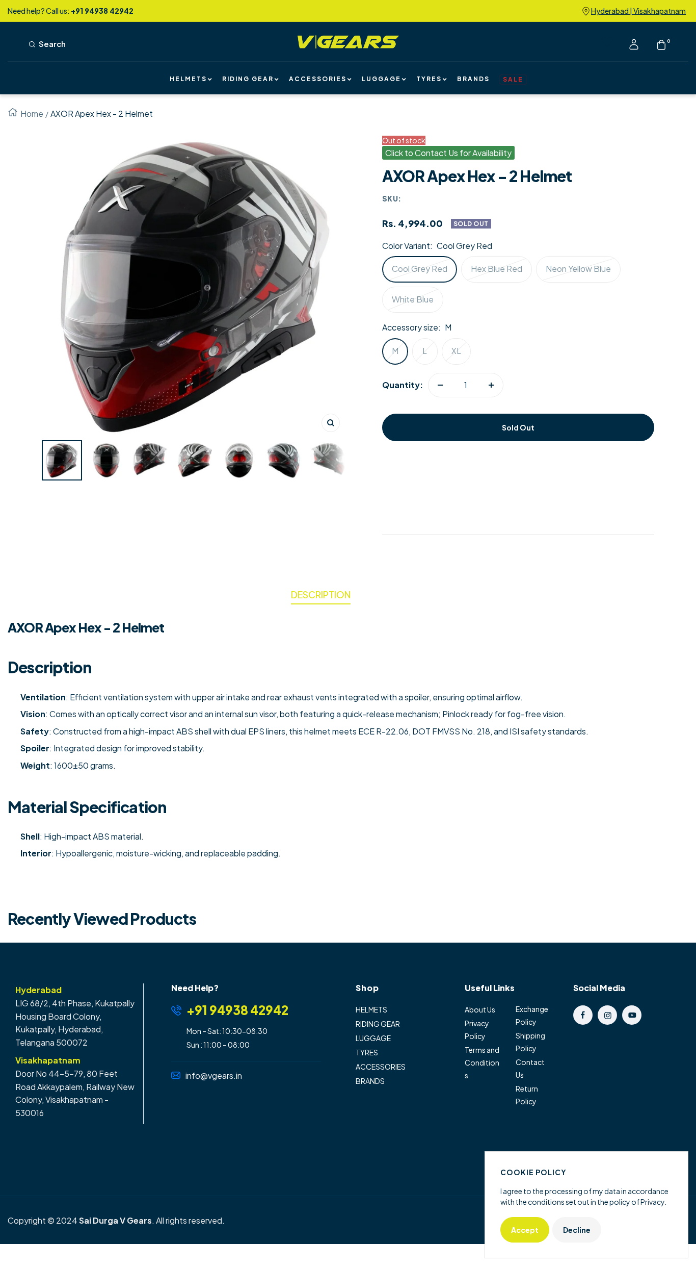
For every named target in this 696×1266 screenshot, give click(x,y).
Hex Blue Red (496, 268)
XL (456, 350)
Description (321, 594)
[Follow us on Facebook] (583, 1015)
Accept (525, 1229)
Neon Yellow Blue (578, 268)
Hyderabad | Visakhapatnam (638, 10)
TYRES (429, 79)
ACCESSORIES (317, 79)
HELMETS (188, 79)
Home (31, 113)
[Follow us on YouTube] (631, 1015)
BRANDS (473, 79)
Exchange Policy (532, 1015)
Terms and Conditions (482, 1062)
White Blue (413, 299)
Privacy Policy (477, 1030)
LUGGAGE (381, 79)
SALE (513, 79)
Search (52, 44)
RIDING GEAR (248, 79)
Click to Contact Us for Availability (448, 152)
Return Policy (527, 1095)
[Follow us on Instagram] (607, 1015)
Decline (577, 1229)
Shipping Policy (530, 1042)
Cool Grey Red (419, 268)
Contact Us (530, 1068)
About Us (480, 1009)
